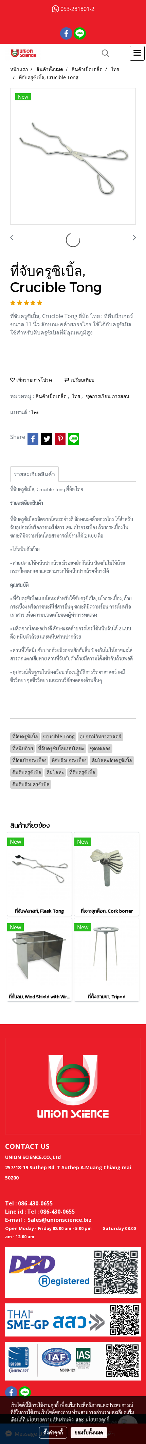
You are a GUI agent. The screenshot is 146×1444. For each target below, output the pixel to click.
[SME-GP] (73, 1319)
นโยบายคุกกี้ (97, 1419)
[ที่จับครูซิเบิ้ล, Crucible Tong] (73, 156)
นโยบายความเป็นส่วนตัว (50, 1419)
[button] (103, 53)
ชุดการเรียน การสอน (107, 396)
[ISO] (73, 1360)
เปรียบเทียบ (81, 379)
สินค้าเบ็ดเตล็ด (52, 396)
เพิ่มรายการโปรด (33, 379)
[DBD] (73, 1272)
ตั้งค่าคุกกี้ (53, 1432)
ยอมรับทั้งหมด (89, 1432)
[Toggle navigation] (137, 53)
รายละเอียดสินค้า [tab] (34, 474)
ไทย (76, 396)
